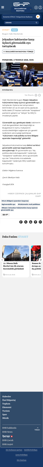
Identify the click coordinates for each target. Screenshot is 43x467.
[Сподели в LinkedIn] (30, 222)
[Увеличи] (36, 95)
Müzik (5, 418)
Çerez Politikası (22, 455)
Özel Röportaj (9, 400)
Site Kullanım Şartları (14, 450)
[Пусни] (38, 17)
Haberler (6, 396)
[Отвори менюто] (2, 7)
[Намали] (39, 95)
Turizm (6, 411)
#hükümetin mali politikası (29, 204)
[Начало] (21, 4)
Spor (4, 414)
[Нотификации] (36, 7)
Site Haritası (21, 460)
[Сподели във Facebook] (21, 222)
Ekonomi (6, 407)
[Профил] (40, 7)
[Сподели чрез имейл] (40, 222)
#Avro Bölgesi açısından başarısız (15, 201)
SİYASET (5, 30)
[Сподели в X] (26, 222)
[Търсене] (36, 22)
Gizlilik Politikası (30, 450)
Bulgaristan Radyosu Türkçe (19, 52)
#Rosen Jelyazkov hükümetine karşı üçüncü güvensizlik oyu (19, 209)
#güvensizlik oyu (8, 204)
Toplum (6, 403)
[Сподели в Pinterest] (35, 222)
